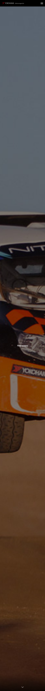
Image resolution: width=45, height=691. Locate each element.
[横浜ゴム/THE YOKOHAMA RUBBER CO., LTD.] (13, 3)
